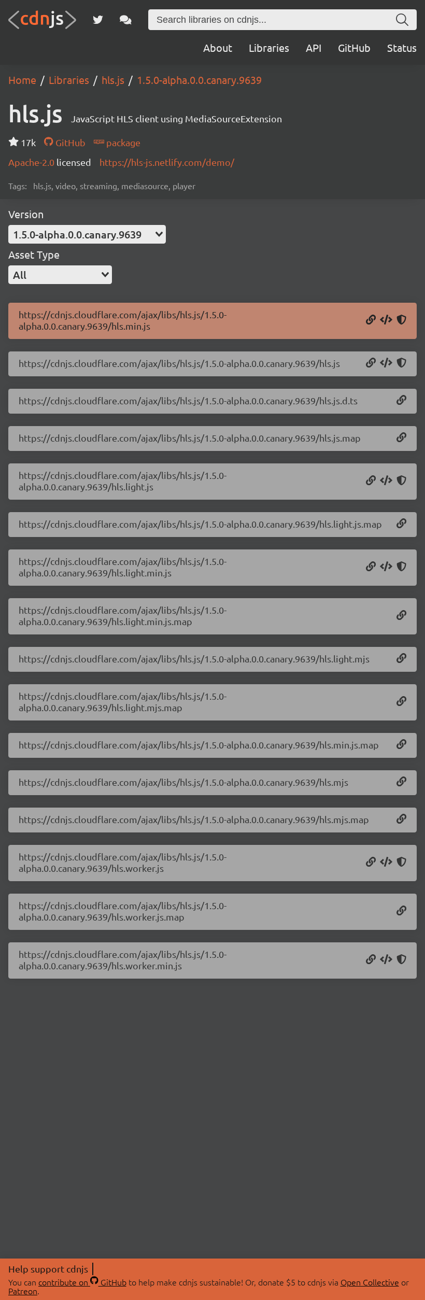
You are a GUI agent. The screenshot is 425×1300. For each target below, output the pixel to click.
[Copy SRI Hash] (401, 320)
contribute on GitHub (82, 1282)
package (122, 142)
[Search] (402, 19)
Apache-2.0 (32, 162)
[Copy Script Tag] (386, 320)
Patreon (22, 1290)
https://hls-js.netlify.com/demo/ (167, 162)
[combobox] (87, 234)
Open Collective (370, 1282)
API (313, 47)
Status (402, 47)
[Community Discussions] (126, 19)
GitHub (354, 47)
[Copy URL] (371, 320)
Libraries (269, 47)
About (217, 47)
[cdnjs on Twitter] (98, 19)
